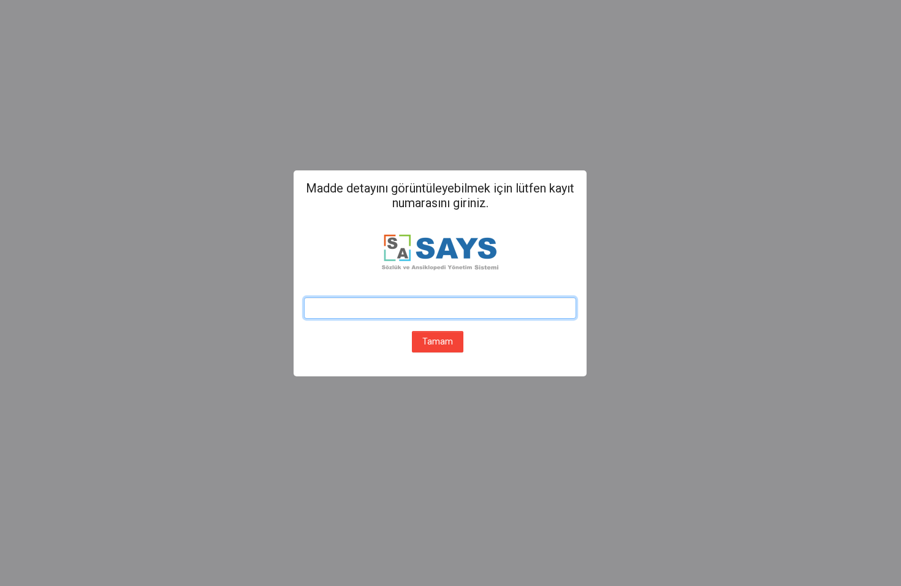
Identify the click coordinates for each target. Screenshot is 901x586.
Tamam (437, 341)
